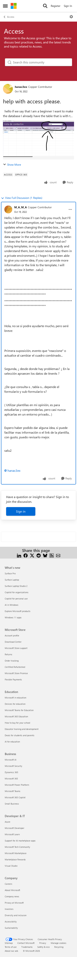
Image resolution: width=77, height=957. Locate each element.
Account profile (12, 635)
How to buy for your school (17, 722)
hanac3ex (21, 87)
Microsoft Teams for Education (19, 710)
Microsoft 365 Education (16, 716)
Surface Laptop (12, 579)
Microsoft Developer (14, 828)
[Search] (45, 6)
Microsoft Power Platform (17, 784)
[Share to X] (32, 555)
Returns (8, 654)
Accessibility (11, 921)
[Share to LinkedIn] (19, 555)
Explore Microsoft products (17, 611)
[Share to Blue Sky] (45, 555)
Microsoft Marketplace (15, 853)
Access (10, 16)
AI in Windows (11, 604)
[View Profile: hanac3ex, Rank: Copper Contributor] (8, 89)
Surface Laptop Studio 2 (16, 585)
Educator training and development (21, 729)
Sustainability (11, 927)
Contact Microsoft (26, 942)
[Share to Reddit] (39, 555)
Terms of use (11, 946)
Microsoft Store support (16, 648)
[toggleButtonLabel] (71, 16)
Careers (8, 883)
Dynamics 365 (11, 772)
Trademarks (27, 946)
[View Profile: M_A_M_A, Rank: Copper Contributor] (8, 209)
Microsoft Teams (12, 791)
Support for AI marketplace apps (20, 840)
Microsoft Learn (12, 834)
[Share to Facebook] (25, 555)
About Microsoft (12, 890)
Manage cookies (58, 942)
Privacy (42, 942)
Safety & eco (43, 946)
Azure (7, 821)
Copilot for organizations (16, 592)
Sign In (68, 6)
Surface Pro (10, 573)
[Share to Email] (58, 555)
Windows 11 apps (13, 617)
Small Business (12, 803)
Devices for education (15, 703)
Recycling (58, 946)
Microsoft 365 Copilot (15, 797)
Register (55, 6)
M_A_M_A (20, 207)
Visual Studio (11, 865)
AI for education (12, 741)
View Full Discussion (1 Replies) (23, 198)
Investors (9, 908)
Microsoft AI (10, 759)
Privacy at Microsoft (14, 902)
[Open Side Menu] (5, 6)
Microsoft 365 (11, 778)
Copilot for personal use (16, 598)
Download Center (13, 641)
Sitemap (9, 942)
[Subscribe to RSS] (52, 555)
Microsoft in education (15, 697)
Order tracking (12, 660)
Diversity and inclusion (15, 915)
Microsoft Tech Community (17, 846)
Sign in (20, 511)
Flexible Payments (13, 679)
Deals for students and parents (19, 735)
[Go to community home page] (14, 6)
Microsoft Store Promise (16, 673)
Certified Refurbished (15, 666)
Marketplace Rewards (15, 859)
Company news (12, 896)
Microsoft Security (13, 765)
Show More (14, 164)
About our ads (11, 950)
